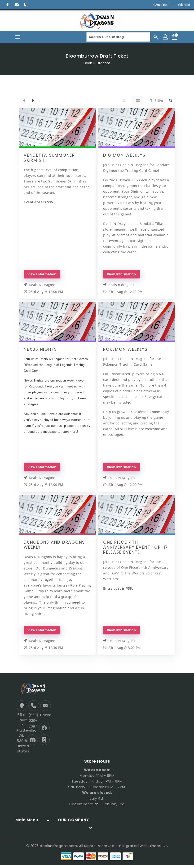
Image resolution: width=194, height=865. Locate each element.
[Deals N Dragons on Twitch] (25, 4)
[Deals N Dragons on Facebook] (7, 4)
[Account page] (165, 37)
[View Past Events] (23, 100)
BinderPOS (158, 845)
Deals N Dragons (97, 63)
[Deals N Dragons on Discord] (16, 4)
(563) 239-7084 (33, 720)
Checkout (161, 4)
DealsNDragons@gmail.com (45, 714)
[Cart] (175, 37)
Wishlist (184, 4)
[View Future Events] (33, 100)
